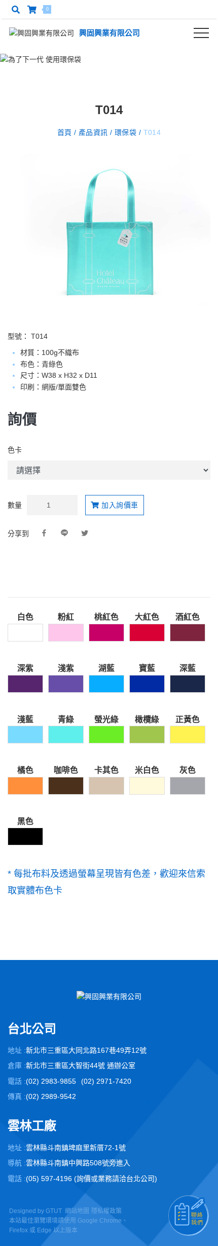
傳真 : (17, 1096)
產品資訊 (93, 132)
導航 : (17, 1163)
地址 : (17, 1050)
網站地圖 (77, 1211)
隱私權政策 (106, 1211)
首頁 (65, 132)
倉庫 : (17, 1065)
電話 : (17, 1081)
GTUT (54, 1211)
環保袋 (126, 132)
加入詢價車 (118, 505)
